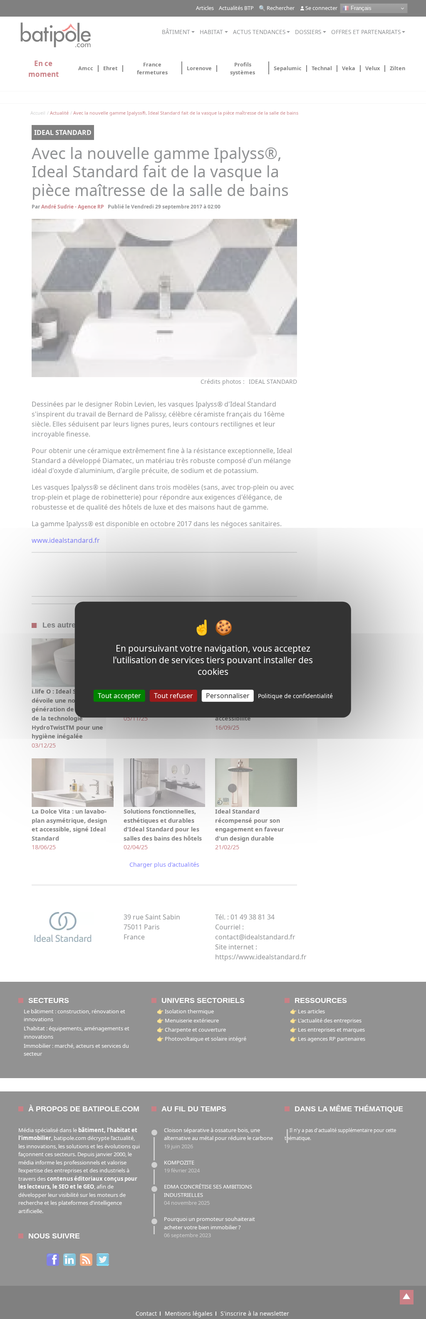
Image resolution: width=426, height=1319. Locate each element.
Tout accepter (119, 695)
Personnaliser (228, 695)
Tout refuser (173, 695)
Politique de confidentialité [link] (295, 695)
